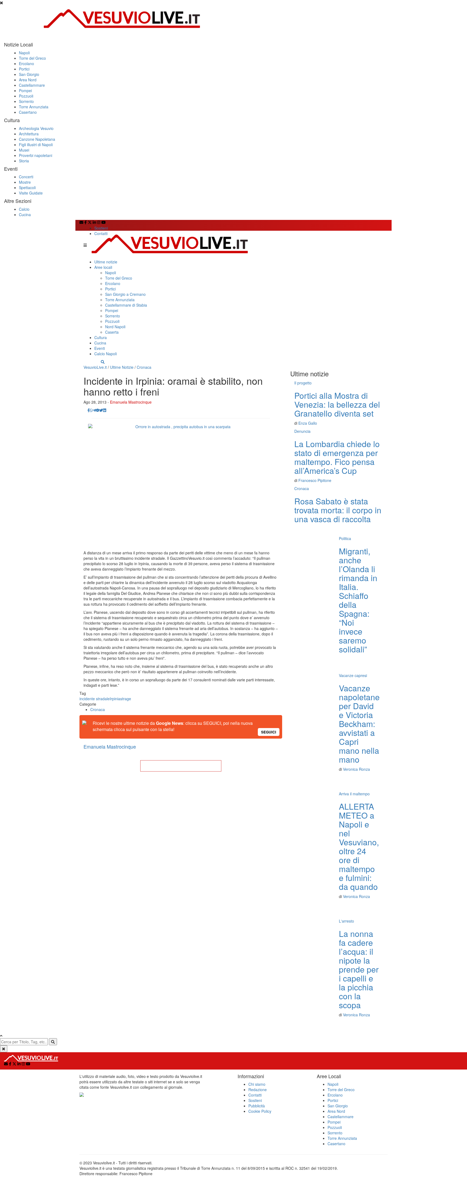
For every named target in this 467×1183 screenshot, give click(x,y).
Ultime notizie (105, 261)
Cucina (25, 214)
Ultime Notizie (122, 367)
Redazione (257, 1089)
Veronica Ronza (356, 769)
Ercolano (26, 63)
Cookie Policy (259, 1111)
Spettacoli (27, 187)
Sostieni (101, 228)
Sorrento (26, 101)
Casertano (28, 112)
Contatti (101, 233)
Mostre (25, 182)
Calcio (24, 209)
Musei (24, 150)
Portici (24, 69)
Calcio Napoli (105, 353)
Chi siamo (256, 1084)
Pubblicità (256, 1105)
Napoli (24, 52)
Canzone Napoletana (37, 139)
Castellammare (32, 85)
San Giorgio (29, 74)
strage (125, 698)
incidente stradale (94, 698)
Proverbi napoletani (35, 155)
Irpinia (115, 698)
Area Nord (27, 79)
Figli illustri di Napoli (36, 144)
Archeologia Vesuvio (36, 128)
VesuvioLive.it (95, 367)
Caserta (112, 332)
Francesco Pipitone (314, 480)
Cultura (100, 337)
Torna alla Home (181, 766)
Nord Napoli (115, 326)
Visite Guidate (31, 193)
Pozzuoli (26, 96)
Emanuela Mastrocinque (131, 402)
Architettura (29, 133)
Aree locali (103, 267)
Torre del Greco (32, 58)
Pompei (25, 90)
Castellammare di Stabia (126, 305)
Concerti (26, 176)
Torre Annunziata (33, 106)
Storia (24, 160)
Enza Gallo (307, 423)
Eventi (99, 348)
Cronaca (144, 367)
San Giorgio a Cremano (125, 294)
